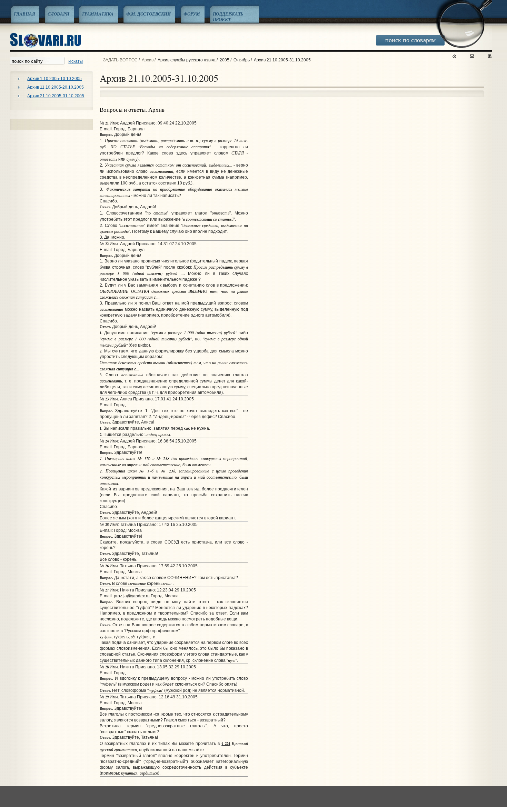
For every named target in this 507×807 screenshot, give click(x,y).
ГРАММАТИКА (98, 14)
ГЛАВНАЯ (24, 14)
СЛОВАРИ (58, 14)
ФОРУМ (191, 14)
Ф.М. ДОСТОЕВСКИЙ (148, 14)
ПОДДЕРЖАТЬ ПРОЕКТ (228, 16)
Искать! (75, 61)
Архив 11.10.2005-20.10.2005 (55, 87)
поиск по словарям (410, 40)
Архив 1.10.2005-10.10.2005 (54, 78)
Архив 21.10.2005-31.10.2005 (55, 95)
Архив (147, 60)
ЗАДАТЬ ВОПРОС (120, 60)
